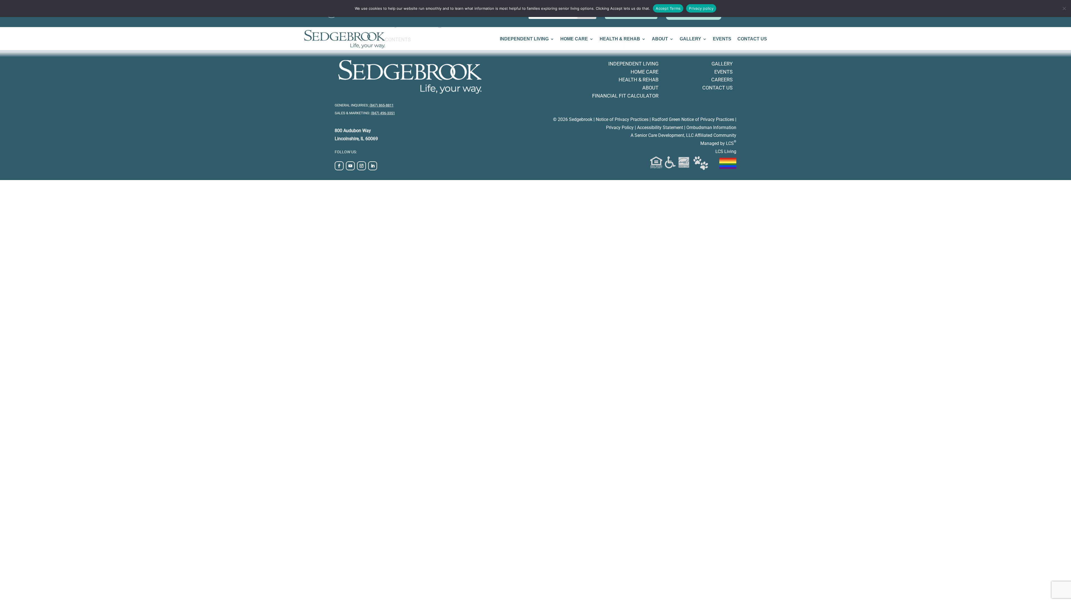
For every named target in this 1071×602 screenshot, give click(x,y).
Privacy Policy (620, 127)
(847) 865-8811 (381, 105)
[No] (1064, 8)
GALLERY (690, 39)
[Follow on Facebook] (339, 165)
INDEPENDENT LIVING (524, 39)
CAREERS (722, 79)
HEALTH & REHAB (620, 39)
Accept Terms (668, 8)
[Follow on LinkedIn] (372, 165)
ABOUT (660, 39)
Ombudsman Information (711, 127)
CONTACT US (752, 39)
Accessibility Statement (660, 127)
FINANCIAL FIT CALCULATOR (625, 96)
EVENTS (722, 39)
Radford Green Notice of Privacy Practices (693, 119)
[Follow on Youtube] (350, 165)
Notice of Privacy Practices (622, 119)
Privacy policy (701, 8)
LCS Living (725, 151)
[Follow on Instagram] (361, 165)
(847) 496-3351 (383, 113)
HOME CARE (574, 39)
